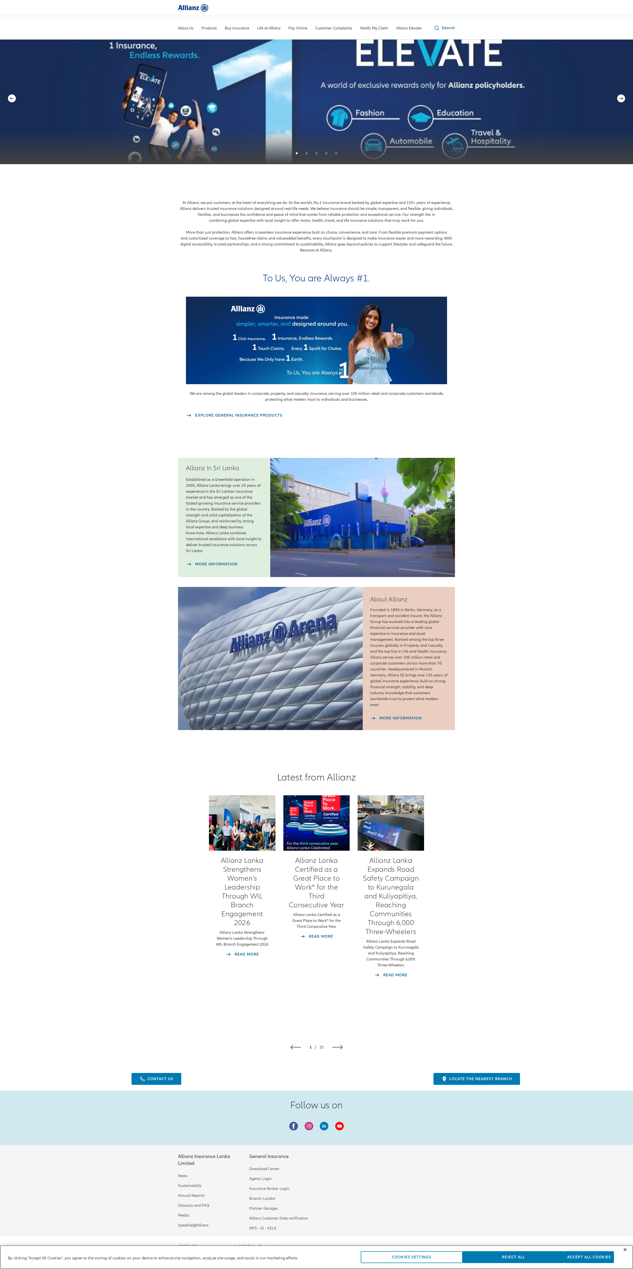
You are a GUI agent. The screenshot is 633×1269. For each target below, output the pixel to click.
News (183, 1175)
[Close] (625, 1249)
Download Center (264, 1168)
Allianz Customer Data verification (278, 1218)
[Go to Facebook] (293, 1126)
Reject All (513, 1257)
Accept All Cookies (589, 1257)
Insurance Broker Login (269, 1188)
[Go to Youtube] (339, 1126)
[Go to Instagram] (309, 1126)
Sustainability (190, 1185)
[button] (444, 28)
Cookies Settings (411, 1257)
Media (183, 1215)
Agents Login (260, 1178)
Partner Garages (263, 1208)
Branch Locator (262, 1198)
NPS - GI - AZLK (262, 1228)
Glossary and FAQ (193, 1205)
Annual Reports (191, 1195)
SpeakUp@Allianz (193, 1225)
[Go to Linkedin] (324, 1126)
